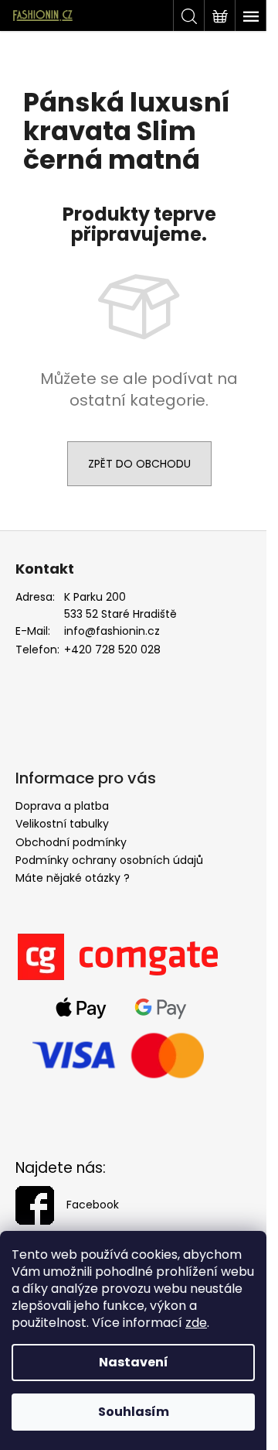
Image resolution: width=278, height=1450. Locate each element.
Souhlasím (133, 1412)
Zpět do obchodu (139, 463)
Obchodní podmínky (71, 842)
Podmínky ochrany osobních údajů (109, 860)
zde (196, 1323)
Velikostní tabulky (62, 823)
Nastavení (133, 1362)
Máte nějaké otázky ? (72, 878)
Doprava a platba (62, 806)
